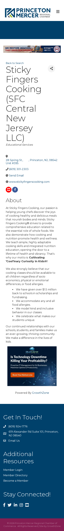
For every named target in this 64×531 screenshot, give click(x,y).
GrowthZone (40, 392)
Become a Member (15, 480)
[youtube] (8, 190)
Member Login (12, 469)
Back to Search (15, 63)
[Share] (51, 68)
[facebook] (15, 190)
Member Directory (15, 475)
